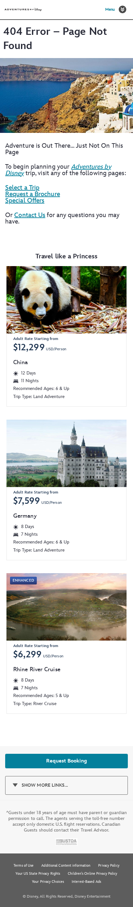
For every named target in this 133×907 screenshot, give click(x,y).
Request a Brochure (32, 194)
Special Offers (24, 200)
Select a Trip (22, 188)
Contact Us (29, 215)
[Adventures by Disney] (23, 9)
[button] (122, 9)
